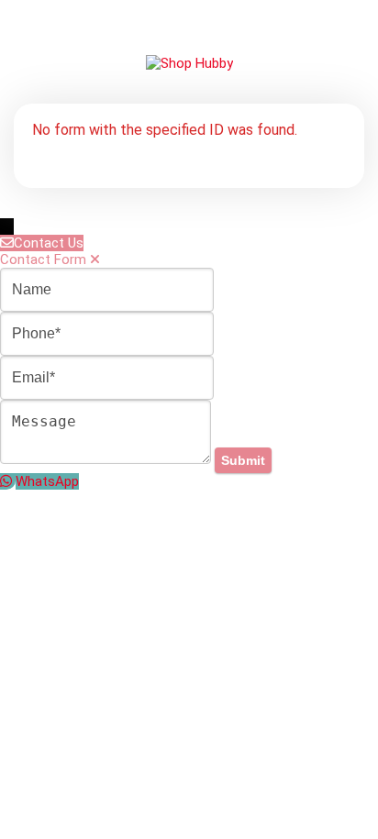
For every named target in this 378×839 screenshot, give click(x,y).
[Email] (107, 378)
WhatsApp (47, 481)
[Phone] (107, 334)
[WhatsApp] (8, 481)
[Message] (107, 459)
